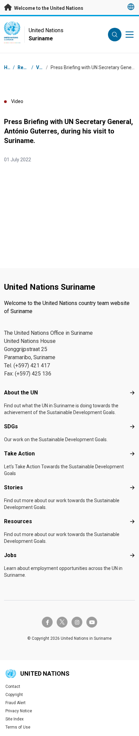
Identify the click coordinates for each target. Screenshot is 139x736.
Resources (18, 521)
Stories (13, 487)
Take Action (19, 453)
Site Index (14, 719)
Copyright (14, 694)
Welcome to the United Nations (48, 8)
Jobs (10, 555)
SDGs (11, 426)
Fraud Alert (15, 702)
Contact (12, 686)
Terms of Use (17, 727)
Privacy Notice (18, 711)
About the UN (21, 392)
